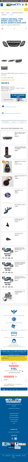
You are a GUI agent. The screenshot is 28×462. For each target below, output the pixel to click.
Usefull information (14, 415)
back (14, 122)
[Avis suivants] (26, 381)
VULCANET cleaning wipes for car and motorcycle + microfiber (20, 148)
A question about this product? (12, 113)
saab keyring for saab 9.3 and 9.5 (20, 162)
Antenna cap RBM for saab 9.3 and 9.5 (19, 220)
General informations (14, 413)
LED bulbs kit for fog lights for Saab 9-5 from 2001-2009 (20, 277)
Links (14, 423)
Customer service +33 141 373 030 (11, 1)
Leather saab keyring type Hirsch (20, 176)
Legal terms (7, 455)
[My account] (23, 4)
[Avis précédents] (2, 381)
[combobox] (6, 95)
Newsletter (18, 455)
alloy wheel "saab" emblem (19, 191)
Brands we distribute (14, 417)
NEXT (22, 122)
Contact (13, 455)
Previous (6, 122)
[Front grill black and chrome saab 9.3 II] (14, 28)
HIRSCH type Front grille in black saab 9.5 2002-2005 (20, 133)
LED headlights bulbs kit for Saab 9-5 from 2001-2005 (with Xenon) (20, 263)
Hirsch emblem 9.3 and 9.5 (20, 204)
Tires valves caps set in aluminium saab (20, 292)
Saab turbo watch (19, 233)
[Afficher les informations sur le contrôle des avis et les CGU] (22, 371)
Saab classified (14, 421)
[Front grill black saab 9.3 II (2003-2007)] (26, 28)
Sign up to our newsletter (14, 432)
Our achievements (14, 419)
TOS (3, 455)
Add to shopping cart (18, 96)
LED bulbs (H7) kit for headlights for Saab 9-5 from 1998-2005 (20, 248)
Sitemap (24, 455)
